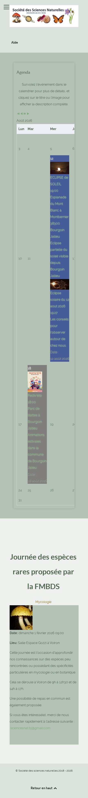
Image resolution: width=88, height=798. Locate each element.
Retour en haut (42, 788)
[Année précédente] (18, 114)
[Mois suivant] (28, 114)
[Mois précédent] (21, 114)
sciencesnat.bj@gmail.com (30, 728)
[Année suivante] (24, 114)
